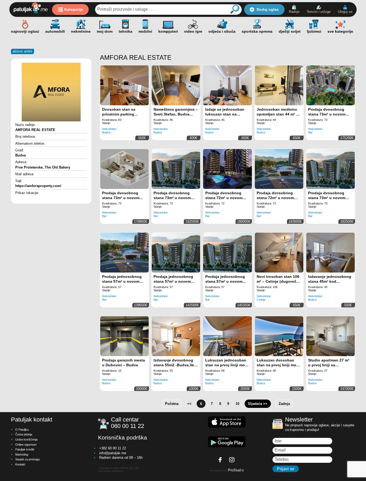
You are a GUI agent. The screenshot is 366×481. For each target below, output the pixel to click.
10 (237, 404)
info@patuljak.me (112, 453)
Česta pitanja (23, 434)
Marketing (21, 454)
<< (189, 404)
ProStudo (236, 470)
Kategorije (73, 9)
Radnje (294, 12)
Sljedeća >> (257, 404)
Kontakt (20, 464)
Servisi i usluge (319, 12)
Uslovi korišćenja (26, 439)
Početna (171, 404)
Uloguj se (345, 12)
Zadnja (284, 404)
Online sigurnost (25, 444)
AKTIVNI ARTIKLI (22, 51)
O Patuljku (22, 429)
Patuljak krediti (24, 449)
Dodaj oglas (268, 9)
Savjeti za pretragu (27, 459)
